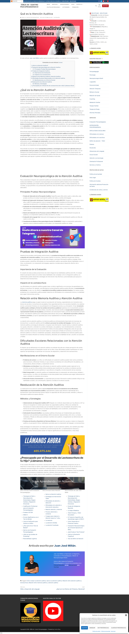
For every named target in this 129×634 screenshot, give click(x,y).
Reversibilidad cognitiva (30, 538)
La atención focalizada (52, 525)
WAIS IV (25, 515)
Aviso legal (113, 631)
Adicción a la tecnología (96, 158)
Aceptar (84, 627)
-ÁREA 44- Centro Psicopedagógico (29, 6)
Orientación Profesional (96, 161)
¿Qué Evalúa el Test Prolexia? (76, 532)
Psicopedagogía (94, 71)
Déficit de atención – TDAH (97, 141)
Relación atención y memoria (54, 509)
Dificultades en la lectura (97, 134)
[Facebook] (99, 1)
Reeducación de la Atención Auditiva (41, 82)
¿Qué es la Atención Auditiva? (39, 65)
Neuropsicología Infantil (96, 78)
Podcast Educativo (59, 565)
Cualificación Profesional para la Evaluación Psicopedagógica (30, 508)
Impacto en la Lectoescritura (41, 74)
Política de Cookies (95, 181)
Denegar (92, 627)
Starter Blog (57, 629)
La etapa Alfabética (73, 510)
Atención (57, 17)
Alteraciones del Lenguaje (97, 151)
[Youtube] (103, 1)
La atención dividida (51, 523)
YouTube (56, 567)
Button (105, 5)
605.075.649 (103, 13)
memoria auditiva (27, 302)
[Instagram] (105, 1)
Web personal (73, 565)
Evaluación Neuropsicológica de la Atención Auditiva (45, 67)
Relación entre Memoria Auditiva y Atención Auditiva (46, 76)
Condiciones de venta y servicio (99, 189)
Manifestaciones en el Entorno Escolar (44, 80)
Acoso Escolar (94, 154)
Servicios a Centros (95, 165)
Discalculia (93, 148)
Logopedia (93, 82)
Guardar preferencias (118, 627)
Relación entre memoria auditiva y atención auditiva (43, 582)
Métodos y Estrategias (40, 83)
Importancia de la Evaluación (41, 72)
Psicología (92, 75)
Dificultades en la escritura (97, 137)
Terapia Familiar (94, 106)
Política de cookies (96, 631)
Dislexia (92, 144)
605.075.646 (95, 13)
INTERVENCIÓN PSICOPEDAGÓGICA (95, 126)
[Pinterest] (108, 1)
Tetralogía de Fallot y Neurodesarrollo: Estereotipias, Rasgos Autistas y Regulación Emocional (29, 500)
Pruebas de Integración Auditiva (40, 71)
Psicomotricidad (94, 85)
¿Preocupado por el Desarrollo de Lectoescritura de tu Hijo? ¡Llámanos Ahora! (52, 85)
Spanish (15, 1)
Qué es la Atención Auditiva (53, 494)
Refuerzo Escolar (94, 92)
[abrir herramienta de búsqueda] (96, 5)
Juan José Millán (34, 58)
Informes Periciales (95, 112)
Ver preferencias (103, 627)
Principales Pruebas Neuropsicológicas (44, 69)
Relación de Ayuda (95, 95)
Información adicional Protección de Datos (99, 185)
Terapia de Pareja (94, 109)
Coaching (92, 99)
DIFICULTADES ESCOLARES (97, 130)
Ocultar (60, 62)
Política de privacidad (105, 631)
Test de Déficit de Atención (75, 538)
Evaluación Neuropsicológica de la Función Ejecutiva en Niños (76, 527)
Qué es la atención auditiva (54, 580)
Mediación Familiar (95, 102)
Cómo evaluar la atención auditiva (36, 580)
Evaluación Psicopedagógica (98, 122)
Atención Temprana (95, 88)
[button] (126, 615)
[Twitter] (101, 1)
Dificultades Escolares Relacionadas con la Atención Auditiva (48, 78)
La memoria (49, 520)
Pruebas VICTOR (28, 512)
